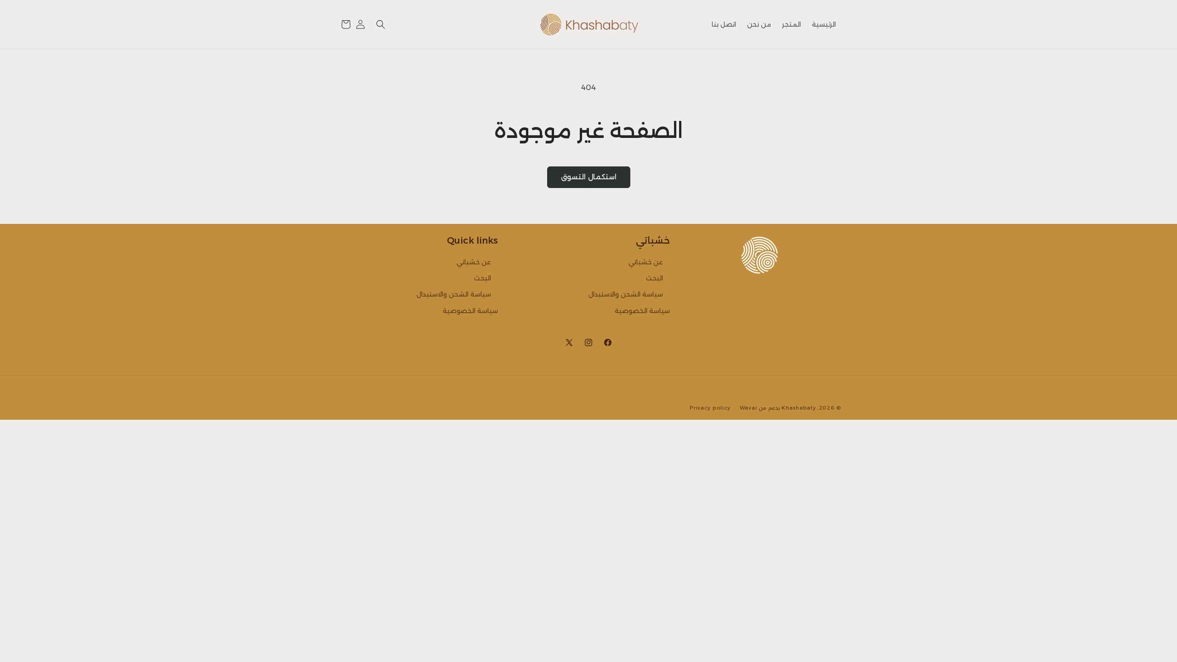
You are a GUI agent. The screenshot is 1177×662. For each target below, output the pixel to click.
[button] (381, 24)
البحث (654, 278)
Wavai (748, 408)
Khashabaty (799, 408)
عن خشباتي (645, 262)
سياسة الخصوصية (642, 311)
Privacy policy (710, 408)
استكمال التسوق (589, 176)
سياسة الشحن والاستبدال (625, 294)
